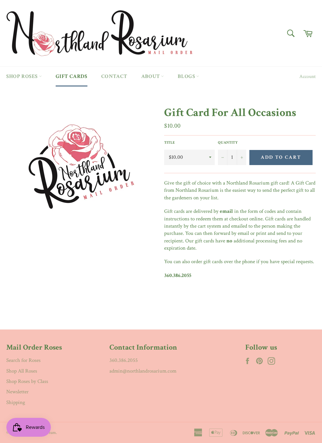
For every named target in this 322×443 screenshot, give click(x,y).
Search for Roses (23, 360)
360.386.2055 (123, 360)
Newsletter (17, 391)
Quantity (228, 142)
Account (307, 76)
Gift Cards (71, 76)
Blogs (187, 76)
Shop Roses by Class (27, 381)
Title (169, 142)
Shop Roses (22, 76)
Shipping (15, 402)
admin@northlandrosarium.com (142, 371)
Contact (114, 76)
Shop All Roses (21, 371)
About (151, 76)
